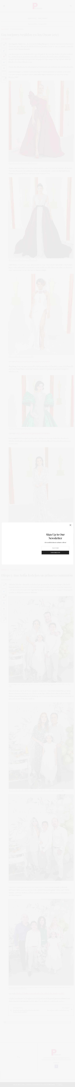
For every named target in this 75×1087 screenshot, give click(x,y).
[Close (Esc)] (70, 525)
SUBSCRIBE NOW (55, 552)
